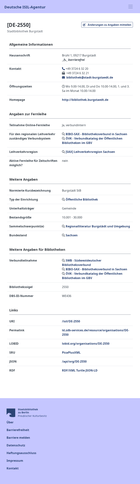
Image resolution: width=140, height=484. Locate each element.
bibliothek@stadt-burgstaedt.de (89, 77)
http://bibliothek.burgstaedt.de (85, 100)
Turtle (80, 370)
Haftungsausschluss (21, 453)
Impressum (15, 461)
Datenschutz (16, 445)
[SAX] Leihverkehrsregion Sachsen (90, 152)
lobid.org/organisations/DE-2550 (85, 344)
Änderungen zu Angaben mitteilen (109, 24)
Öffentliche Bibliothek (82, 199)
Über (10, 422)
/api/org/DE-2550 (74, 361)
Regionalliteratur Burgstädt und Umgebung (98, 226)
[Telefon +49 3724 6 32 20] (64, 69)
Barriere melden (18, 438)
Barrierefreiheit (18, 430)
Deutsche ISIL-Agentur (25, 7)
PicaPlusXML (71, 352)
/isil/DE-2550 (71, 321)
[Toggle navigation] (130, 6)
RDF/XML (68, 370)
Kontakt (13, 468)
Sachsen (72, 235)
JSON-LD (91, 370)
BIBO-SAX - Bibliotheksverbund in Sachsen (96, 134)
